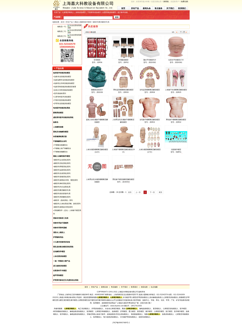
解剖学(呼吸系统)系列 (62, 167)
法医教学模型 (176, 149)
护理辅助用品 (58, 237)
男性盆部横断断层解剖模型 (123, 90)
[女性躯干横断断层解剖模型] (149, 118)
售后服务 (158, 8)
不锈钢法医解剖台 (61, 145)
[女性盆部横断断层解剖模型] (149, 88)
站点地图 (154, 287)
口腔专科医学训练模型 (62, 97)
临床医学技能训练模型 (61, 73)
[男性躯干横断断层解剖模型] (176, 118)
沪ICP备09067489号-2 (121, 323)
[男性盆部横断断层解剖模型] (123, 88)
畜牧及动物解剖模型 (60, 132)
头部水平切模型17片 (176, 60)
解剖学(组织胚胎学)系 (62, 194)
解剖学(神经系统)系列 (62, 183)
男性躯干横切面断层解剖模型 (123, 179)
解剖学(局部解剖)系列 (62, 197)
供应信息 (144, 287)
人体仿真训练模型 (60, 256)
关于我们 (170, 8)
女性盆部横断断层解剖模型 (150, 90)
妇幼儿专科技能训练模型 (63, 90)
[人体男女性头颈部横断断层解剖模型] (97, 178)
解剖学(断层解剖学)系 (101, 22)
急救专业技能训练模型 (62, 77)
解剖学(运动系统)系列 (62, 160)
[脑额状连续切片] (97, 88)
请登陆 (165, 2)
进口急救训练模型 (60, 266)
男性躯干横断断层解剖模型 (176, 120)
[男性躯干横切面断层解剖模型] (123, 178)
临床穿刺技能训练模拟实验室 (65, 87)
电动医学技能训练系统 (61, 108)
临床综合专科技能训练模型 (64, 83)
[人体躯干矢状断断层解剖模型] (176, 88)
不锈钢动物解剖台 (61, 152)
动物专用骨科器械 (60, 228)
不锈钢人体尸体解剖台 (62, 148)
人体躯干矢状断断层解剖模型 (176, 90)
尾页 (160, 192)
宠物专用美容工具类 (60, 218)
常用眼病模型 (123, 60)
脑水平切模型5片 (149, 60)
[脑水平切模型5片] (149, 58)
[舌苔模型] (97, 58)
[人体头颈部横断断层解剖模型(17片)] (149, 148)
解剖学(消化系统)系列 (62, 163)
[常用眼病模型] (123, 58)
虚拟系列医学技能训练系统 (63, 117)
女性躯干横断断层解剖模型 (150, 120)
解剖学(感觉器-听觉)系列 (63, 207)
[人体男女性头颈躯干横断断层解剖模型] (123, 118)
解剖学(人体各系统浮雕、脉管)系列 (67, 204)
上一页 (138, 192)
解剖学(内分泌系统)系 (62, 187)
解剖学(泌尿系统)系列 (62, 170)
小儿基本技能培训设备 (61, 242)
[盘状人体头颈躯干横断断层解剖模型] (97, 118)
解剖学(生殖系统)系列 (62, 173)
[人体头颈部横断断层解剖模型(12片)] (97, 148)
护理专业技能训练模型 (62, 103)
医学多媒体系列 (60, 93)
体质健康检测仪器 (60, 136)
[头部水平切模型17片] (176, 58)
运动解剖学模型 (59, 251)
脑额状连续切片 (97, 90)
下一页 (152, 192)
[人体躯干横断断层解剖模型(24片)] (123, 148)
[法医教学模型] (176, 148)
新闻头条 (147, 8)
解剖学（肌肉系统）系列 (63, 200)
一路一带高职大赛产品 (61, 261)
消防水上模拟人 (59, 232)
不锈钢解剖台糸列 (60, 141)
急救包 (55, 122)
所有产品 (135, 8)
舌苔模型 (97, 60)
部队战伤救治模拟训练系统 (63, 247)
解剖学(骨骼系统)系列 (62, 177)
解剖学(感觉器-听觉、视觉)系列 (66, 180)
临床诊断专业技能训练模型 (64, 80)
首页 (123, 8)
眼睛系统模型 (58, 113)
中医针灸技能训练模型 (62, 100)
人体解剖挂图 (58, 127)
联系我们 (182, 8)
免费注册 (184, 2)
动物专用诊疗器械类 (60, 223)
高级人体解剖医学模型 (83, 22)
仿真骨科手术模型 (60, 271)
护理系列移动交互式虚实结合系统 (65, 280)
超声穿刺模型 (58, 275)
